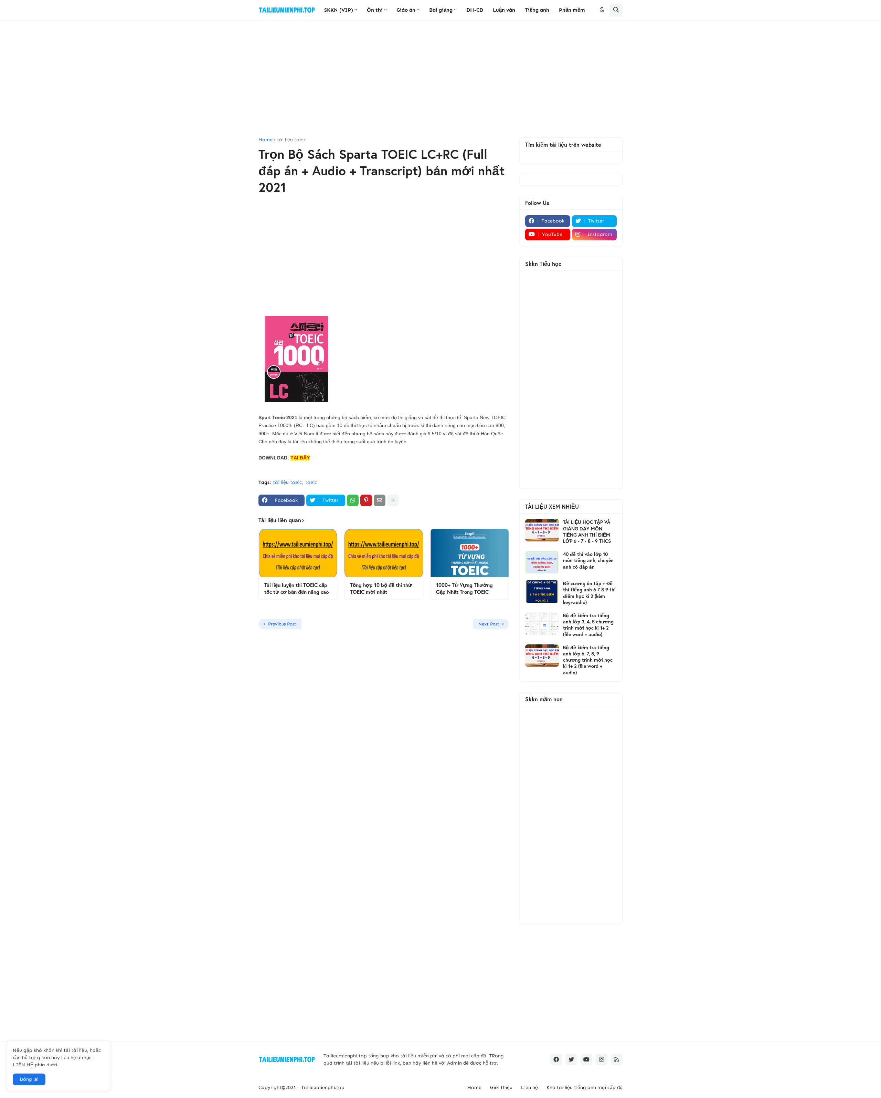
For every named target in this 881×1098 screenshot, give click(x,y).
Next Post (488, 623)
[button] (601, 10)
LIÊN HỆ (23, 1065)
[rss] (617, 1059)
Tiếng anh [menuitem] (537, 10)
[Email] (379, 500)
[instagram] (601, 1059)
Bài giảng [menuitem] (441, 10)
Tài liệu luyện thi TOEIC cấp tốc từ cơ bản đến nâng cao (296, 588)
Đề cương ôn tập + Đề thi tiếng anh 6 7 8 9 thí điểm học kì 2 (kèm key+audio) (589, 592)
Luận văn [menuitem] (504, 10)
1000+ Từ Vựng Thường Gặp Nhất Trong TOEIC (464, 588)
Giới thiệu (501, 1087)
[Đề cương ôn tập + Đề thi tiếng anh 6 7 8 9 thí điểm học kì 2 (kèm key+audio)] (542, 591)
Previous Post (282, 623)
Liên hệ (529, 1087)
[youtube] (586, 1059)
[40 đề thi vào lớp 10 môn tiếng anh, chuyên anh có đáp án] (542, 562)
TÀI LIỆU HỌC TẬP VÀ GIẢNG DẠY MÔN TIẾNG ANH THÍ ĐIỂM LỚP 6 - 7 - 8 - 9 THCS (587, 531)
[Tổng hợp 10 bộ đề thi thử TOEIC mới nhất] (383, 553)
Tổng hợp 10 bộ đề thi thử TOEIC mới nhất (381, 588)
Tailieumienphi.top (322, 1087)
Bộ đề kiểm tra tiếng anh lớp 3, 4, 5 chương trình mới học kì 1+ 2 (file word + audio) (588, 625)
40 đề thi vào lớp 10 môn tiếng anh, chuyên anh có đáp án (588, 560)
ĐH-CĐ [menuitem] (474, 10)
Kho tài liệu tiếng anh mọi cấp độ (584, 1087)
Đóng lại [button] (29, 1079)
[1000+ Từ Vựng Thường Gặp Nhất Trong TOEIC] (470, 553)
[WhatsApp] (353, 500)
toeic (311, 482)
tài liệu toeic (291, 139)
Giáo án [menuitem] (405, 10)
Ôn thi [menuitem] (375, 10)
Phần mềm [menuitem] (572, 10)
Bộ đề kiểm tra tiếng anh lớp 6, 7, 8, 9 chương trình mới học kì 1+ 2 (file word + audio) (588, 660)
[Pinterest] (366, 500)
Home (265, 139)
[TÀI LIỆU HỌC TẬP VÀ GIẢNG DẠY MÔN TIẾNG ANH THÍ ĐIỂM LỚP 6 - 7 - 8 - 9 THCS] (542, 530)
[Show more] (393, 500)
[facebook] (556, 1059)
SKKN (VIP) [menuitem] (338, 10)
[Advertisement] (440, 79)
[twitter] (571, 1059)
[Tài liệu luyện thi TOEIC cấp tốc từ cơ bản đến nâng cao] (298, 553)
